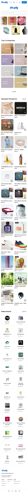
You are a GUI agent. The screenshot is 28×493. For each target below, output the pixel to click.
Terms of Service (17, 481)
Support (3, 485)
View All (14, 91)
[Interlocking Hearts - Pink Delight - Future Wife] (21, 21)
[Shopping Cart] (19, 491)
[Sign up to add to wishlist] (12, 112)
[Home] (9, 491)
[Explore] (12, 491)
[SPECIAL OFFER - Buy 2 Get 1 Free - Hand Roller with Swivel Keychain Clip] (6, 30)
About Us (3, 481)
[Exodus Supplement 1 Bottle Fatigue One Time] (16, 30)
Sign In (24, 2)
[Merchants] (16, 491)
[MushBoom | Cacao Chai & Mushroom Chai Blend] (12, 21)
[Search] (4, 12)
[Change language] (14, 2)
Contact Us (4, 483)
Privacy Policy (16, 483)
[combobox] (10, 2)
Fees (8, 481)
